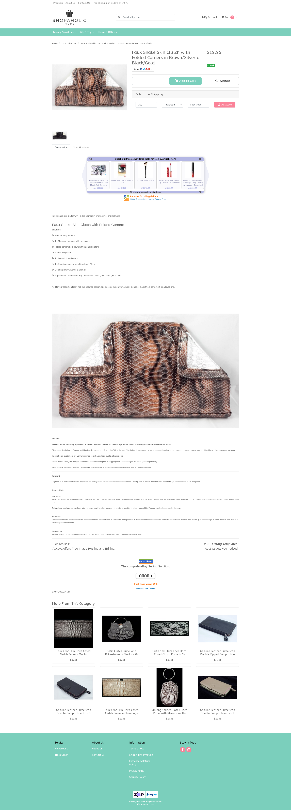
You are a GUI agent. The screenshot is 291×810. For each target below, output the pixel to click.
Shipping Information (141, 754)
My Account (61, 748)
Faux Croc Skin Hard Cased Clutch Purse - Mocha (74, 653)
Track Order (61, 754)
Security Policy (137, 777)
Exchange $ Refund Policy (139, 763)
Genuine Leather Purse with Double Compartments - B (73, 712)
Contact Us (84, 3)
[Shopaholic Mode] (69, 17)
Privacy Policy (136, 770)
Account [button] (210, 17)
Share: (137, 69)
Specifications (81, 147)
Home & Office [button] (107, 32)
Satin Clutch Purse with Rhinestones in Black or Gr (121, 653)
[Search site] (119, 17)
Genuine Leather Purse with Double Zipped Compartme (217, 653)
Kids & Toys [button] (86, 32)
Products (58, 3)
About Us (70, 3)
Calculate (226, 104)
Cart (228, 17)
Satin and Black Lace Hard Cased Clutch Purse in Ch (169, 653)
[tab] (61, 147)
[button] (223, 81)
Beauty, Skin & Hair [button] (63, 32)
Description (61, 147)
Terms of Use (136, 748)
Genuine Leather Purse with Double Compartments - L (217, 712)
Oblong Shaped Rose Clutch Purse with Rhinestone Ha (169, 712)
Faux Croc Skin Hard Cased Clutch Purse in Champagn (122, 712)
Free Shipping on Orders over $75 (110, 3)
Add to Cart (187, 81)
